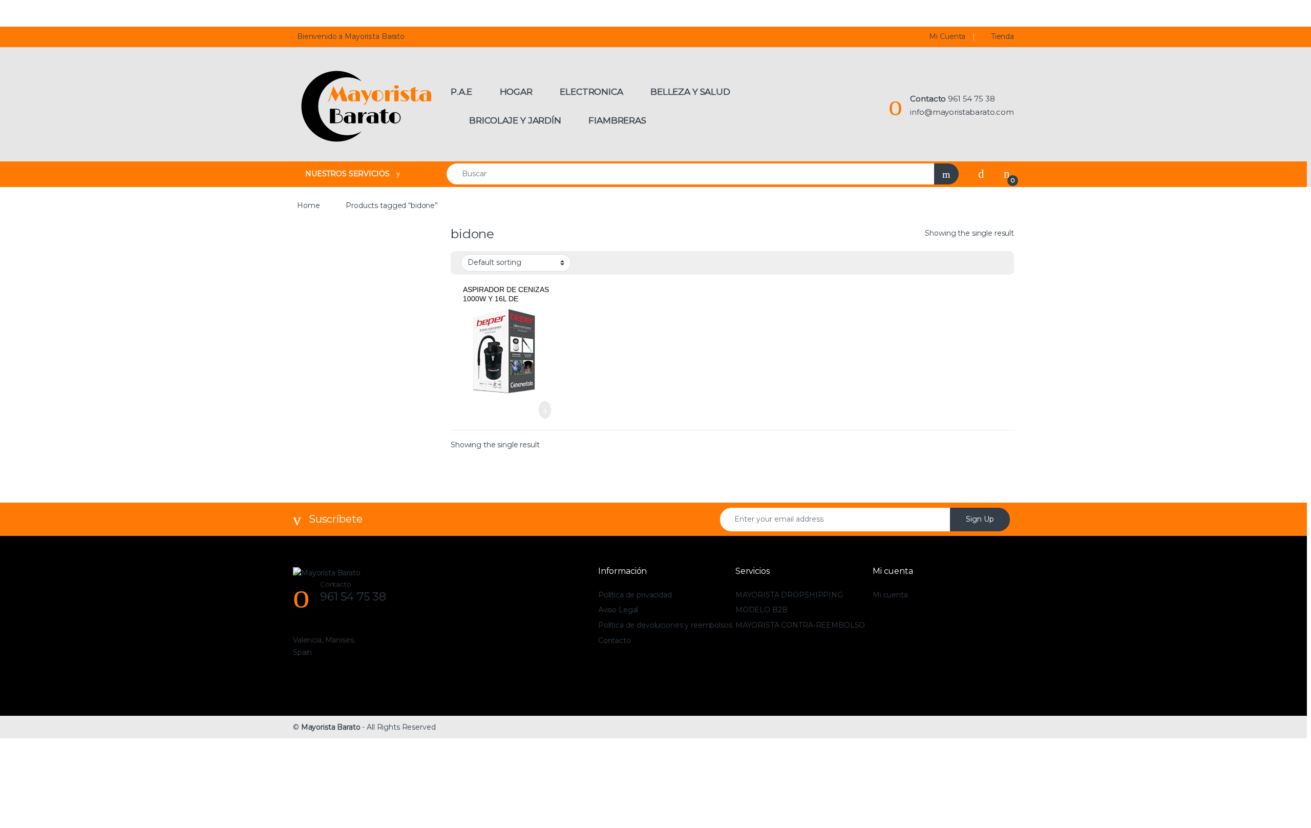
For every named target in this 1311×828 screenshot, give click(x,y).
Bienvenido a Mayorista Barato (351, 36)
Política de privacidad (635, 594)
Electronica (591, 92)
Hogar (516, 92)
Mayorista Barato (331, 727)
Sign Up (980, 519)
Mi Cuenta (947, 36)
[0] (1007, 173)
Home (308, 205)
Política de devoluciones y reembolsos (665, 625)
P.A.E (461, 92)
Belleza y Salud (690, 92)
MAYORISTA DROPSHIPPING (789, 594)
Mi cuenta (890, 594)
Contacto (614, 640)
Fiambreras (617, 120)
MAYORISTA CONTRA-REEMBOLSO (800, 625)
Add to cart (544, 410)
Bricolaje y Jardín (515, 120)
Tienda (1002, 36)
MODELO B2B (761, 609)
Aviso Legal (618, 609)
